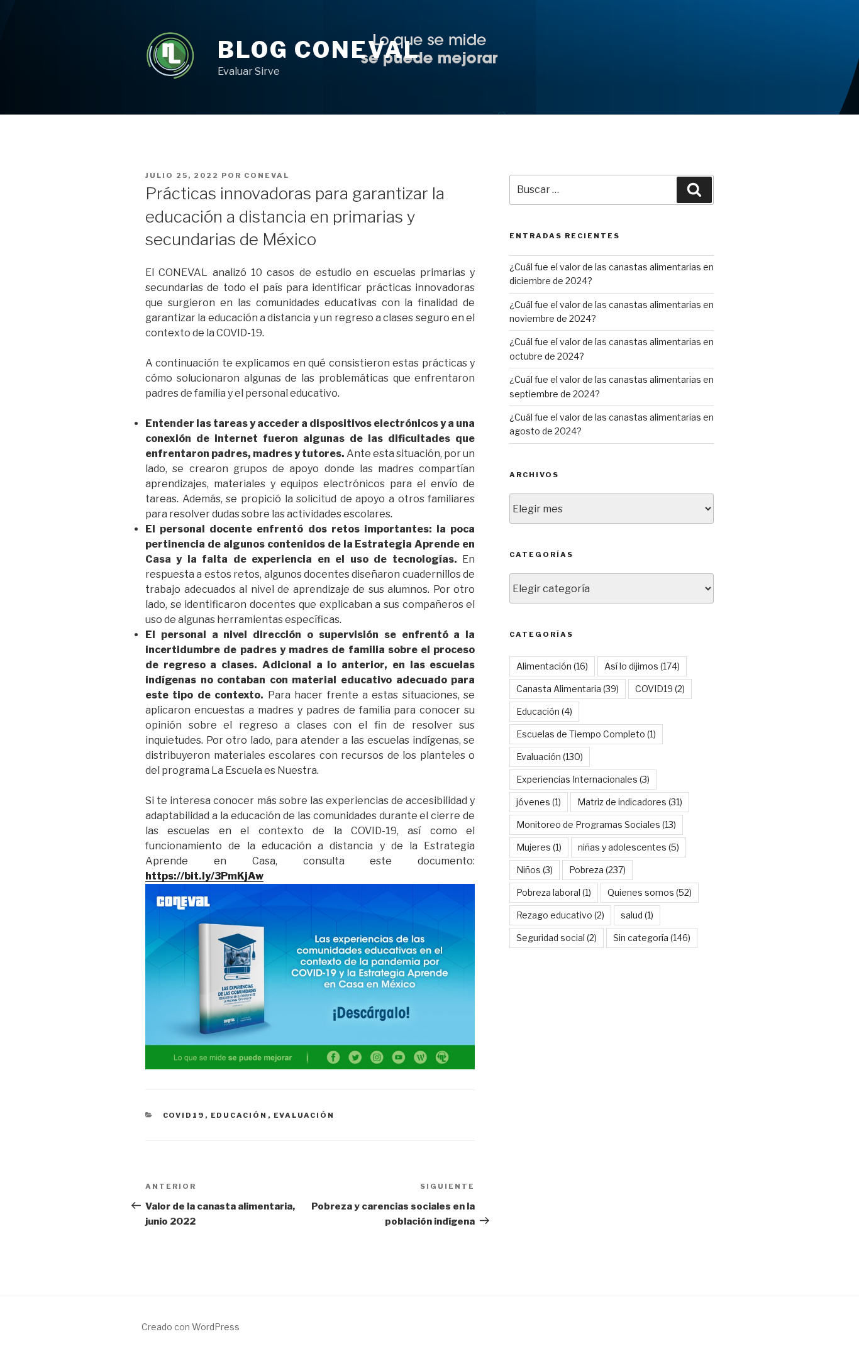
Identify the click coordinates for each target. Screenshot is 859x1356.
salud (637, 915)
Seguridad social (556, 937)
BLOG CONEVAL (319, 49)
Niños (534, 869)
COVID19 (184, 1115)
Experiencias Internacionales (583, 779)
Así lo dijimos (642, 666)
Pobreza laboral (553, 892)
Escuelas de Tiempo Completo (586, 734)
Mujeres (539, 847)
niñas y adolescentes (628, 847)
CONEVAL (266, 175)
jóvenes (538, 802)
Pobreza (597, 869)
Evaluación (304, 1115)
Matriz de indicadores (629, 802)
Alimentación (552, 666)
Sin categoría (651, 937)
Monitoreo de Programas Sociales (596, 824)
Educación (239, 1115)
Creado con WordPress (190, 1326)
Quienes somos (649, 892)
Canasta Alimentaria (567, 688)
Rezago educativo (560, 915)
